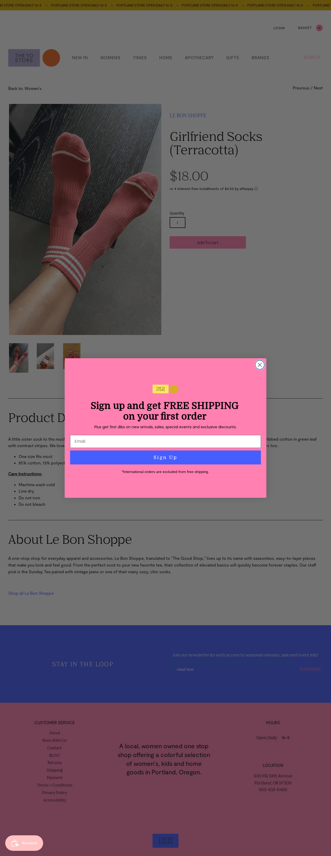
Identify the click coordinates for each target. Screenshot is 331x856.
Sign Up (165, 457)
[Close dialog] (259, 364)
